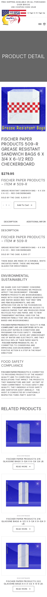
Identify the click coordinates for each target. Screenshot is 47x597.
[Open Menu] (40, 24)
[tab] (10, 222)
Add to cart (23, 205)
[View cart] (44, 24)
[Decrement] (3, 205)
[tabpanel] (23, 313)
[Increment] (9, 205)
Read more (21, 466)
